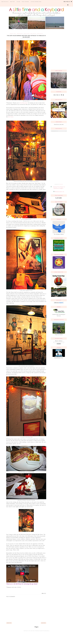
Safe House (33, 33)
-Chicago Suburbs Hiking (36, 1)
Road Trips (12, 1)
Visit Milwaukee (24, 102)
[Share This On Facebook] (42, 593)
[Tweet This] (44, 593)
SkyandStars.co (46, 630)
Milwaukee (20, 33)
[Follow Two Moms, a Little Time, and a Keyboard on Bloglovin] (59, 303)
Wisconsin (40, 33)
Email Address (58, 340)
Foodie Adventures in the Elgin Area (59, 110)
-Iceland (18, 1)
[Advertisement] (59, 51)
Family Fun (13, 33)
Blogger (61, 184)
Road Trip (27, 33)
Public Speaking (25, 1)
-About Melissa (4, 1)
